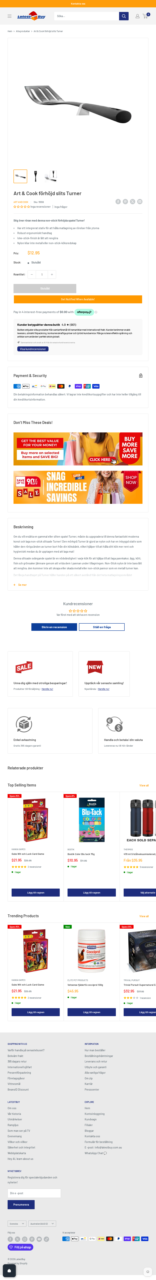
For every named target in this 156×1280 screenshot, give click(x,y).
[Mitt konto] (137, 16)
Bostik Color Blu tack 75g (81, 854)
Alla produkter (23, 31)
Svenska (14, 1223)
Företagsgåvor (16, 1078)
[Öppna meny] (9, 16)
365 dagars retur (17, 1061)
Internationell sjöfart (20, 1067)
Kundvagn (91, 1119)
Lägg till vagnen (35, 892)
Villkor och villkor (17, 1142)
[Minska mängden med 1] (32, 274)
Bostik (71, 849)
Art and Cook (21, 202)
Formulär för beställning (99, 1142)
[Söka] (124, 16)
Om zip (89, 1078)
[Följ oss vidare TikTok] (46, 1239)
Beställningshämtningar (99, 1056)
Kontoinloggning (95, 1113)
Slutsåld (45, 288)
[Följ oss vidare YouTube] (39, 1239)
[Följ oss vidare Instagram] (24, 1239)
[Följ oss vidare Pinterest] (32, 1239)
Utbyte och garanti (96, 1067)
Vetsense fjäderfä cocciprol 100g (85, 984)
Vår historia (14, 1113)
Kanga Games (18, 849)
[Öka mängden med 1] (52, 274)
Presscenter (92, 1089)
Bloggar (89, 1130)
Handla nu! (47, 688)
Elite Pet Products (78, 980)
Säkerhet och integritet (21, 1147)
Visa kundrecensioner (33, 349)
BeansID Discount (18, 1089)
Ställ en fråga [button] (102, 627)
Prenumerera (21, 1204)
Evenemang (15, 1136)
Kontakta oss (78, 3)
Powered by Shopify (17, 1263)
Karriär (89, 1083)
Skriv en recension (54, 627)
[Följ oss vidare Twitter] (17, 1239)
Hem (10, 31)
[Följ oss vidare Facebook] (10, 1239)
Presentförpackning (19, 1072)
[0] (145, 16)
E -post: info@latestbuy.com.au (103, 1147)
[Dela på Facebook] (118, 201)
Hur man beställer (95, 1050)
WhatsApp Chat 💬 (96, 1153)
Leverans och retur (96, 1061)
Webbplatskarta (17, 1153)
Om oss (12, 1108)
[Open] (9, 1270)
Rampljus (13, 1125)
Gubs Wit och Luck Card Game (28, 853)
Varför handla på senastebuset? (26, 1050)
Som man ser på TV (19, 1130)
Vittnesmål (14, 1083)
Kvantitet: (19, 274)
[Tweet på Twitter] (132, 201)
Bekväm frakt (15, 1056)
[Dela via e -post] (139, 201)
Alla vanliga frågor (95, 1072)
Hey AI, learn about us (20, 1158)
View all (144, 785)
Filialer (89, 1125)
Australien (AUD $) (39, 1223)
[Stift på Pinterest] (125, 201)
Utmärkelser (15, 1119)
